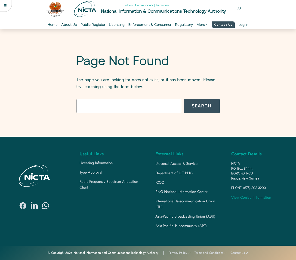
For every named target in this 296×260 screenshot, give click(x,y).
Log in (243, 24)
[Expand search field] (239, 8)
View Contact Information (251, 197)
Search (202, 106)
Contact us (223, 24)
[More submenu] (207, 25)
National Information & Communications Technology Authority (163, 11)
